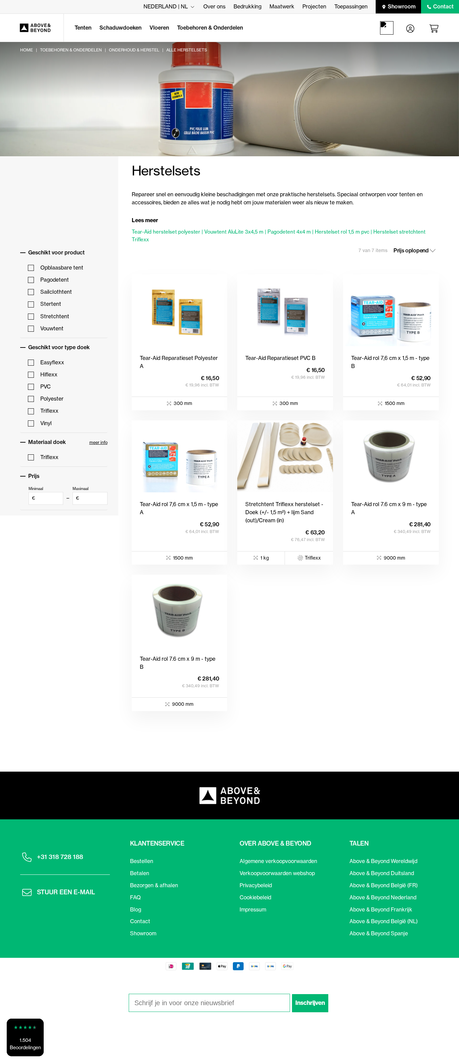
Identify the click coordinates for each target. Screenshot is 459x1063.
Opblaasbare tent (61, 267)
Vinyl (46, 423)
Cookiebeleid (255, 897)
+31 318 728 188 (60, 857)
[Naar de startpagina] (32, 28)
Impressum (253, 909)
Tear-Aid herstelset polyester (166, 232)
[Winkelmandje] (435, 28)
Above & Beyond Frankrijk (380, 909)
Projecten (314, 6)
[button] (25, 1037)
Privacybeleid (256, 885)
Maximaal (81, 493)
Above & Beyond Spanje (378, 933)
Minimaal (36, 493)
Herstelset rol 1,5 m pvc (342, 232)
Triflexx (49, 410)
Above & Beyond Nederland (382, 897)
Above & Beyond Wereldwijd (383, 861)
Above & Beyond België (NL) (383, 921)
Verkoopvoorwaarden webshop (277, 873)
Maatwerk (281, 6)
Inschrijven (310, 1003)
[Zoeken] (388, 28)
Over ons (214, 6)
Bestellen (141, 861)
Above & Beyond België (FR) (383, 885)
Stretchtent (54, 316)
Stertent (50, 303)
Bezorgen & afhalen (154, 885)
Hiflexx (48, 374)
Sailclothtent (56, 291)
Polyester (52, 398)
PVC (45, 386)
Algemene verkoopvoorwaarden (278, 861)
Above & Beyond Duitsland (381, 873)
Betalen (139, 873)
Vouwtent (52, 328)
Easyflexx (52, 362)
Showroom (402, 6)
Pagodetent (54, 279)
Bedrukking (247, 6)
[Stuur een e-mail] (27, 892)
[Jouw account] (410, 28)
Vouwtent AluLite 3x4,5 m (233, 232)
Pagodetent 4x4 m (289, 232)
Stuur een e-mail (66, 892)
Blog (135, 909)
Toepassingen (351, 6)
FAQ (135, 897)
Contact (443, 6)
